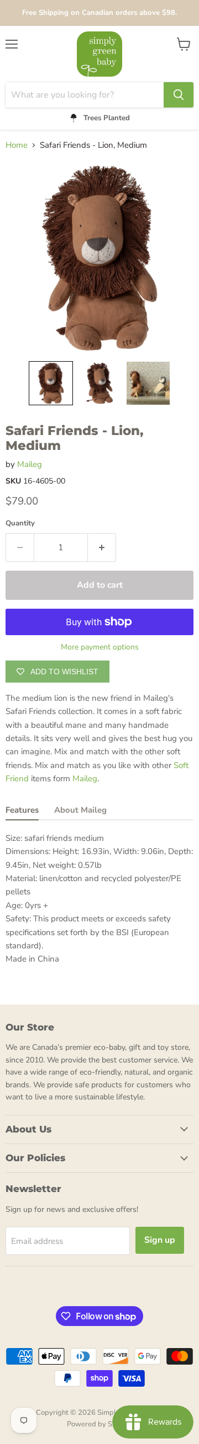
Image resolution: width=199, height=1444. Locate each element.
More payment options (100, 647)
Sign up (159, 1240)
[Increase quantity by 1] (102, 547)
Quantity (20, 523)
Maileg (29, 464)
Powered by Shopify (99, 1424)
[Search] (178, 95)
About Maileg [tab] (80, 809)
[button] (51, 383)
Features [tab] (22, 809)
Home (17, 145)
